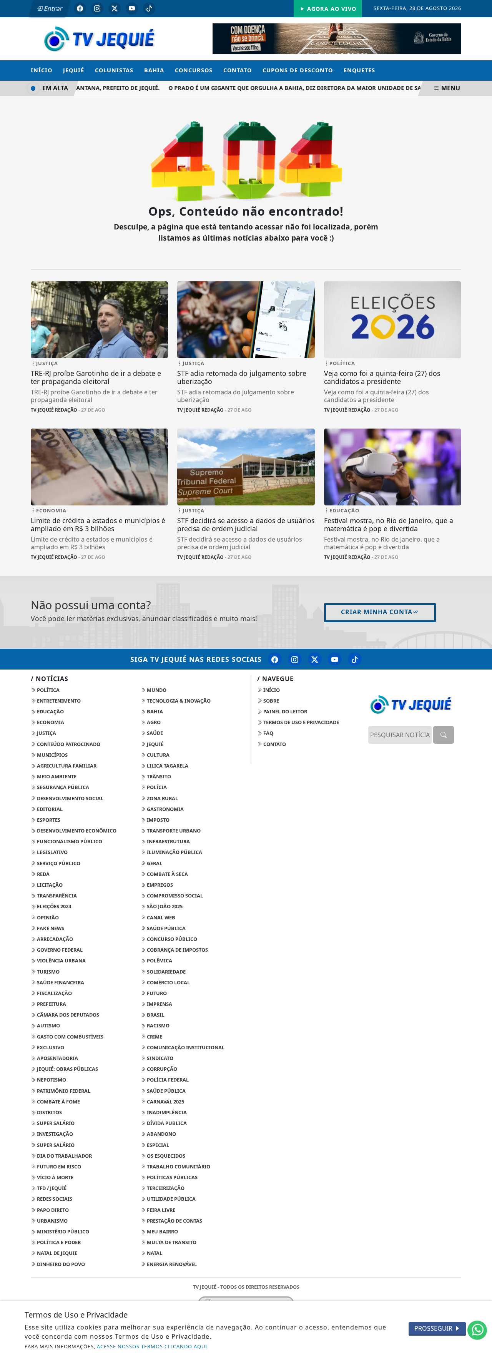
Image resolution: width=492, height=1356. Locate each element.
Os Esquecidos (165, 1155)
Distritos (49, 1112)
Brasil (155, 1014)
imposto (158, 819)
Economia (50, 722)
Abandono (161, 1133)
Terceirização (165, 1188)
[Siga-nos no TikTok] (355, 659)
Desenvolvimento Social (69, 798)
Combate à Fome (58, 1101)
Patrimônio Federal (63, 1090)
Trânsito (158, 776)
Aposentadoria (57, 1058)
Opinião (47, 917)
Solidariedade (166, 971)
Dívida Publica (166, 1123)
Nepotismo (51, 1079)
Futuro (156, 993)
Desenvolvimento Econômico (76, 830)
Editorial (49, 809)
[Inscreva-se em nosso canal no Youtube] (335, 659)
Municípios (52, 754)
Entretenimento (58, 700)
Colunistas (114, 70)
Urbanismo (52, 1220)
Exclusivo (50, 1047)
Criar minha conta (376, 612)
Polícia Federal (167, 1079)
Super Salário (55, 1123)
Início (41, 70)
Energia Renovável (171, 1264)
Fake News (50, 928)
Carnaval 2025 (165, 1101)
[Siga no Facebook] (80, 8)
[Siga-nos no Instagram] (295, 659)
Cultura (158, 754)
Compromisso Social (174, 895)
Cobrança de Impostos (177, 949)
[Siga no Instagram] (97, 8)
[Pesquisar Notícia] (443, 735)
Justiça (46, 733)
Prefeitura (51, 1003)
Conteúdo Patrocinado (68, 744)
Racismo (158, 1025)
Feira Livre (160, 1209)
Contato (237, 70)
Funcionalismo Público (69, 841)
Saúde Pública (166, 928)
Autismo (48, 1025)
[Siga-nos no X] (315, 659)
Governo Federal (59, 949)
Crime (154, 1036)
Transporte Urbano (173, 830)
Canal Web (160, 917)
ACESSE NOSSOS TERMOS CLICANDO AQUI (152, 1346)
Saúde (154, 733)
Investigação (54, 1133)
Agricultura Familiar (66, 765)
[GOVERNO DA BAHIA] (337, 38)
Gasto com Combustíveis (69, 1036)
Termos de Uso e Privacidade (300, 722)
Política (48, 689)
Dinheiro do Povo (60, 1264)
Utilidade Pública (171, 1198)
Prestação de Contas (174, 1220)
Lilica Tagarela (167, 765)
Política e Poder (58, 1242)
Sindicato (159, 1058)
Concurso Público (171, 939)
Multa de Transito (171, 1242)
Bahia (154, 70)
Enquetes (359, 70)
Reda (43, 874)
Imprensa (159, 1003)
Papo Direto (52, 1209)
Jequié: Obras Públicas (67, 1068)
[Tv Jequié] (99, 38)
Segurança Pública (62, 787)
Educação (50, 711)
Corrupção (161, 1068)
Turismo (48, 971)
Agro (153, 722)
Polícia (156, 787)
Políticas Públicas (172, 1177)
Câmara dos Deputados (67, 1014)
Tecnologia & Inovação (178, 700)
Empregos (159, 884)
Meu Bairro (162, 1231)
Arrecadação (54, 939)
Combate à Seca (167, 874)
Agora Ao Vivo (330, 8)
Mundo (156, 689)
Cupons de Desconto (298, 70)
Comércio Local (168, 982)
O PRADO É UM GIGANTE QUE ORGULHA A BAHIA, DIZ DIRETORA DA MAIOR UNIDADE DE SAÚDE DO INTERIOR (310, 87)
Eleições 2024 (53, 906)
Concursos (194, 70)
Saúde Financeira (60, 982)
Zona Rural (162, 798)
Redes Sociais (54, 1198)
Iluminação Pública (174, 852)
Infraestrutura (168, 841)
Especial (157, 1145)
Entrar (53, 8)
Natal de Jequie (56, 1253)
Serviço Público (58, 863)
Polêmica (159, 960)
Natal (154, 1253)
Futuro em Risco (58, 1166)
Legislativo (52, 852)
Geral (154, 863)
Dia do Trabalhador (64, 1155)
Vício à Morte (54, 1177)
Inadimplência (166, 1112)
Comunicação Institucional (185, 1047)
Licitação (49, 884)
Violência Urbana (61, 960)
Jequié (73, 70)
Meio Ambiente (56, 776)
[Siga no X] (114, 8)
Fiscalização (54, 993)
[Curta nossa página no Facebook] (275, 659)
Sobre (270, 700)
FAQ (267, 733)
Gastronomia (165, 809)
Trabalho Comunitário (178, 1166)
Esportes (48, 819)
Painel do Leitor (284, 711)
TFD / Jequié (51, 1188)
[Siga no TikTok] (149, 8)
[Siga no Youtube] (132, 8)
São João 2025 (164, 906)
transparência (56, 895)
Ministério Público (62, 1231)
